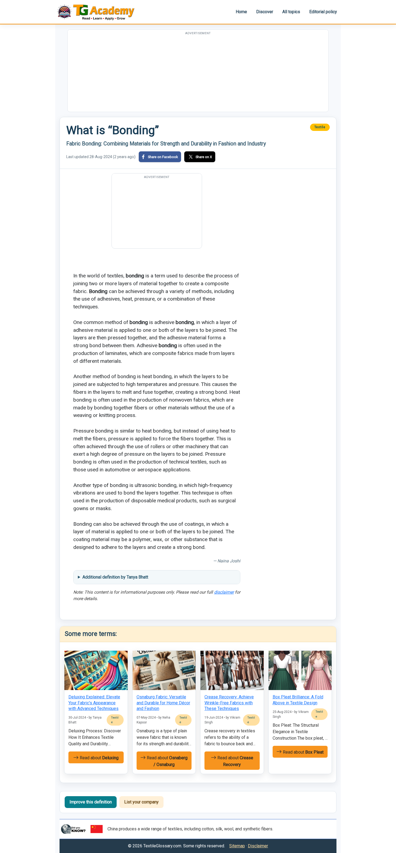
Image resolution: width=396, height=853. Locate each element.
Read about (99, 757)
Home (241, 11)
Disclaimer (258, 845)
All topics (291, 11)
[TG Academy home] (98, 11)
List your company (141, 802)
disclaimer (224, 592)
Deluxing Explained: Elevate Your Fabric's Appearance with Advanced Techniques (94, 702)
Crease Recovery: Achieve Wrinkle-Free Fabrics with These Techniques (229, 702)
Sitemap (237, 845)
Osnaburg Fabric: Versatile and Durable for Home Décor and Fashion (163, 702)
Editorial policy (323, 11)
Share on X (204, 157)
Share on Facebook (163, 157)
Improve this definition (91, 802)
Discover (264, 11)
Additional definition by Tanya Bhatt (115, 577)
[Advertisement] (198, 74)
